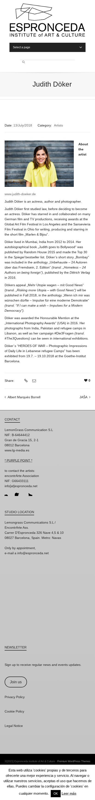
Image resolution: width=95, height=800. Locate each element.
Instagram (8, 492)
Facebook (18, 492)
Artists (58, 125)
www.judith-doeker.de (20, 194)
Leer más (69, 793)
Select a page (21, 47)
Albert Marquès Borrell (24, 397)
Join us (16, 682)
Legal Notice (14, 726)
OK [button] (55, 793)
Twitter (28, 492)
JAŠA (83, 397)
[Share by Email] (33, 381)
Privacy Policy (15, 697)
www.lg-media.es (17, 450)
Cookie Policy (14, 711)
